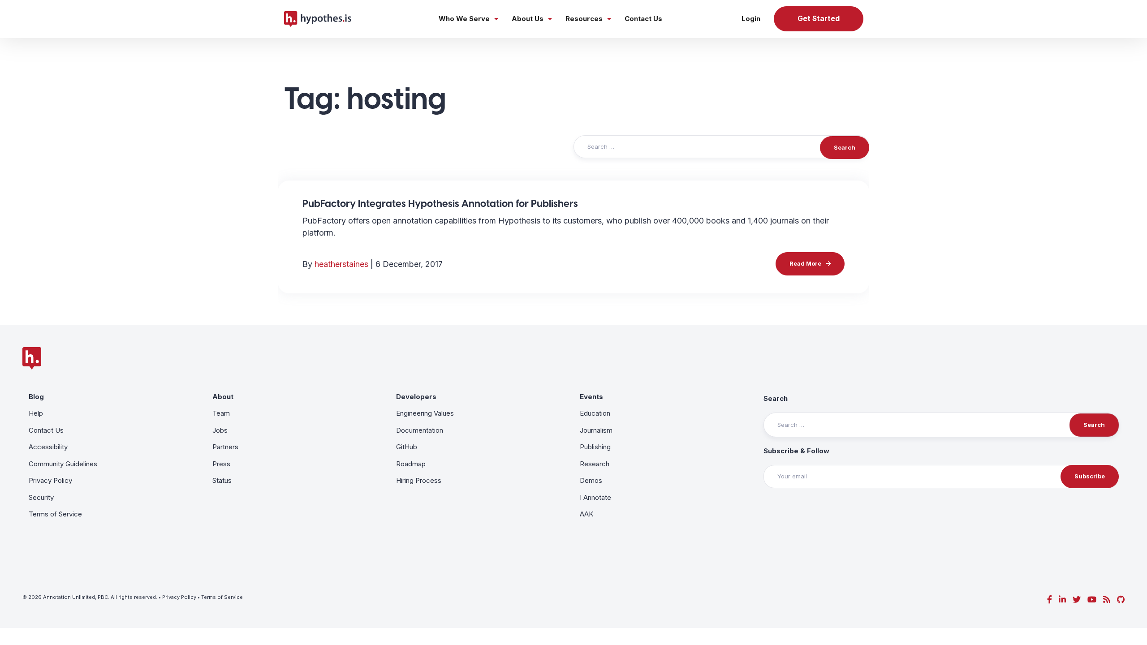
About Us (527, 18)
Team (221, 413)
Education (595, 413)
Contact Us (643, 18)
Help (36, 413)
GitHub (406, 447)
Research (594, 464)
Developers (416, 396)
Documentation (419, 430)
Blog (36, 396)
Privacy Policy (50, 480)
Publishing (595, 447)
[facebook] (1049, 599)
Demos (591, 480)
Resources (584, 18)
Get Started (819, 18)
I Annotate (595, 497)
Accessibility (48, 447)
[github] (1121, 599)
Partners (225, 447)
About (222, 396)
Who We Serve (464, 18)
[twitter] (1077, 599)
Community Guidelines (63, 464)
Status (222, 480)
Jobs (220, 430)
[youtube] (1091, 599)
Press (221, 464)
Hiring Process (418, 480)
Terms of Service (55, 514)
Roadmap (411, 464)
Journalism (596, 430)
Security (41, 497)
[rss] (1106, 599)
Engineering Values (425, 413)
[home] (317, 19)
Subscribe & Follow (796, 451)
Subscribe (1089, 476)
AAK (586, 514)
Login (751, 18)
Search (775, 398)
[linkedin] (1062, 599)
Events (591, 396)
